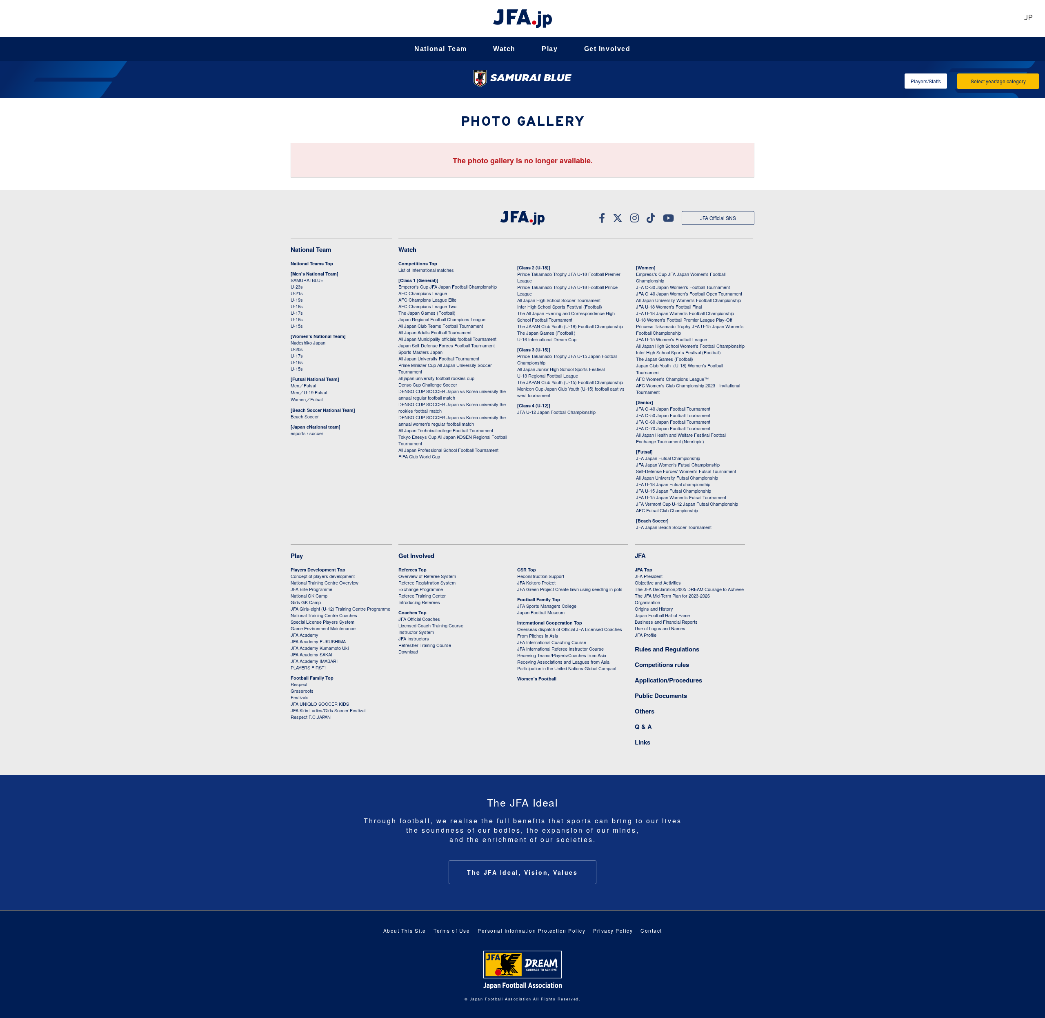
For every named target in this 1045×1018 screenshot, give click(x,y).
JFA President (649, 576)
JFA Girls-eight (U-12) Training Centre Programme (340, 608)
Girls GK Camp (306, 602)
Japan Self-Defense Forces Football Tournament (446, 345)
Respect (299, 684)
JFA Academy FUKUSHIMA (318, 641)
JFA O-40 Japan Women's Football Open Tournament (689, 293)
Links (642, 742)
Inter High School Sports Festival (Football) (559, 306)
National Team (440, 48)
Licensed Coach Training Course (430, 625)
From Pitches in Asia (537, 635)
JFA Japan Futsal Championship (668, 458)
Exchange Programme (420, 589)
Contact (651, 930)
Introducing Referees (419, 602)
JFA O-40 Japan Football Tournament (673, 408)
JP (1028, 18)
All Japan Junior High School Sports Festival (561, 369)
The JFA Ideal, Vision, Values (522, 872)
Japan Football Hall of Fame (662, 615)
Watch (504, 48)
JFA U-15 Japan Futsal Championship (673, 490)
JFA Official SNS (718, 217)
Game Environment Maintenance (323, 628)
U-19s (297, 299)
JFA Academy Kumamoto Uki (320, 648)
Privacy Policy (613, 930)
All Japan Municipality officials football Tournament (447, 339)
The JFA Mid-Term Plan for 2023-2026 (672, 595)
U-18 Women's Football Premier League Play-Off (684, 319)
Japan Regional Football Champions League (441, 319)
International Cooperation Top (549, 623)
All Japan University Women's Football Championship (688, 300)
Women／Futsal (306, 399)
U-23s (297, 286)
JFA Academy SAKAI (311, 654)
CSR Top (526, 570)
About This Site (404, 930)
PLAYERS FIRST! (308, 667)
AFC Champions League (422, 293)
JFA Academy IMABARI (314, 661)
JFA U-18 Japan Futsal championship (673, 484)
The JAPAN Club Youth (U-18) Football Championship (570, 326)
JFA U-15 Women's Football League (671, 339)
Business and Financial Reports (666, 621)
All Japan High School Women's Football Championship (690, 345)
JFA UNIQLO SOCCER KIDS (320, 703)
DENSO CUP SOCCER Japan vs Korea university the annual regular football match (452, 394)
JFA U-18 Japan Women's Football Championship (685, 313)
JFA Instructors (413, 638)
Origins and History (654, 608)
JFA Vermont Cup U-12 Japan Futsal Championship (687, 503)
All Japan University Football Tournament (438, 358)
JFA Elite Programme (311, 589)
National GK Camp (309, 595)
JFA (640, 555)
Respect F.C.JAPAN (311, 716)
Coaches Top (412, 612)
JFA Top (643, 570)
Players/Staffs (926, 81)
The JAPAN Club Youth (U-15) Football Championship (570, 382)
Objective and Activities (658, 582)
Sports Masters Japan (420, 352)
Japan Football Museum (541, 612)
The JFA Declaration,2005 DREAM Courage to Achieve (689, 589)
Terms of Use (452, 930)
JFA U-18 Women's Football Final (669, 306)
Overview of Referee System (427, 576)
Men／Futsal (303, 385)
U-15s (297, 325)
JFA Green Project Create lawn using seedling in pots (570, 589)
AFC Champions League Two (427, 306)
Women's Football (536, 679)
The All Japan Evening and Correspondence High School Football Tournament (566, 316)
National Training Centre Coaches (324, 615)
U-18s (297, 306)
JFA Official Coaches (419, 619)
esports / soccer (307, 433)
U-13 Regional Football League (547, 375)
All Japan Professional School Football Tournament (448, 450)
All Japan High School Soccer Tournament (558, 300)
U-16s (297, 319)
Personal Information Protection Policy (531, 930)
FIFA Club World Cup (419, 456)
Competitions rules (662, 664)
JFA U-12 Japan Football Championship (556, 412)
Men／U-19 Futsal (309, 392)
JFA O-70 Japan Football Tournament (673, 428)
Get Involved (607, 48)
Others (644, 711)
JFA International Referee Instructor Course (560, 648)
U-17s (297, 312)
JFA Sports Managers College (546, 605)
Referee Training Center (422, 595)
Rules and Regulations (667, 649)
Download (408, 651)
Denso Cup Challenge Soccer (427, 384)
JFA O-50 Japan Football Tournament (673, 415)
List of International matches (426, 270)
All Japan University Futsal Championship (677, 477)
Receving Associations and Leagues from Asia (563, 661)
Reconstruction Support (540, 576)
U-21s (297, 293)
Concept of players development (323, 576)
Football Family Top (312, 678)
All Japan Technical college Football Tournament (445, 430)
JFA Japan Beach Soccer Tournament (673, 527)
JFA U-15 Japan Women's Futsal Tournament (681, 497)
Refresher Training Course (424, 645)
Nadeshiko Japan (308, 342)
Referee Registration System (427, 582)
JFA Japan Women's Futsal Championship (678, 464)
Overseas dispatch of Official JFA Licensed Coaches (569, 629)
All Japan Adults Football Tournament (434, 332)
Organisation (647, 602)
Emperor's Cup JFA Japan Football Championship (447, 286)
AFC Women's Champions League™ (672, 379)
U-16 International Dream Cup (546, 339)
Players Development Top (318, 570)
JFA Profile (645, 634)
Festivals (300, 697)
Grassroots (302, 690)
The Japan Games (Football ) (546, 332)
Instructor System (416, 632)
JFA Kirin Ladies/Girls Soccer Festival (328, 710)
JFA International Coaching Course (551, 642)
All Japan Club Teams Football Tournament (440, 325)
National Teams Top (312, 263)
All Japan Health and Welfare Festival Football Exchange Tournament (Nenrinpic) (681, 438)
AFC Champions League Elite (427, 299)
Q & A (643, 726)
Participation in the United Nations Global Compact (566, 668)
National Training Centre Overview (324, 582)
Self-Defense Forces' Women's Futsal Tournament (686, 471)
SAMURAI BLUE (307, 280)
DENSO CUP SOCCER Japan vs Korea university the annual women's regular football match (452, 420)
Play (550, 48)
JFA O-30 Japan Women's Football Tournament (683, 287)
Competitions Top (417, 263)
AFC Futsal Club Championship (667, 510)
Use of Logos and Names (660, 628)
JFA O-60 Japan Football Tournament (673, 421)
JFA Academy (304, 634)
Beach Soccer (305, 416)
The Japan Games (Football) (427, 312)
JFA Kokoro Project (536, 582)
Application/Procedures (668, 680)
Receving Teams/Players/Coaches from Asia (561, 655)
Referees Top (412, 570)
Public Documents (661, 695)
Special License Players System (322, 621)
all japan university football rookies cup (436, 378)
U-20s (297, 349)
